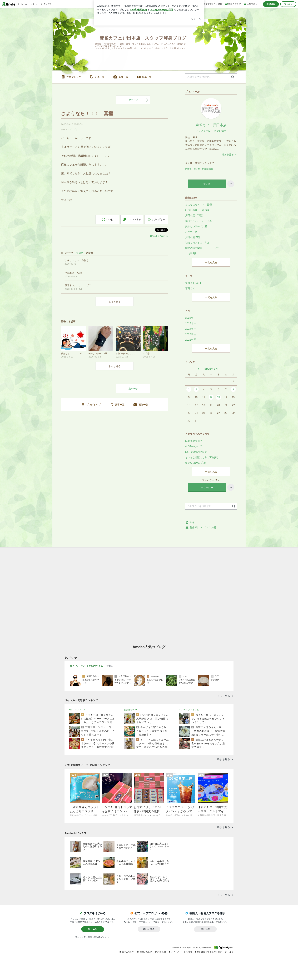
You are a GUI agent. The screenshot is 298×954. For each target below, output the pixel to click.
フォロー (208, 183)
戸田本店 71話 (193, 237)
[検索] (233, 77)
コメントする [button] (134, 219)
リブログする (158, 219)
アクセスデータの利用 (181, 952)
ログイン (288, 4)
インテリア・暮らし (189, 709)
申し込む (205, 929)
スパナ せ (191, 231)
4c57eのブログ (193, 446)
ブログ (72, 129)
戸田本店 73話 (194, 215)
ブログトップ (73, 77)
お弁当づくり (130, 709)
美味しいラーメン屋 (196, 226)
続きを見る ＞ (229, 154)
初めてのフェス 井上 (197, 242)
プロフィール (203, 130)
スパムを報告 (128, 952)
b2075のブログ (193, 440)
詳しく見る (149, 929)
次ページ (133, 99)
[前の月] (198, 369)
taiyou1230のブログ (196, 462)
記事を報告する (160, 235)
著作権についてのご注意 (203, 527)
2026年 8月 (211, 368)
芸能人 (110, 666)
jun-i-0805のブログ (196, 451)
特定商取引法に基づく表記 (209, 952)
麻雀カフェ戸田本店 (211, 125)
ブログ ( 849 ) (193, 282)
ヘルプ (230, 952)
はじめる (92, 929)
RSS (192, 522)
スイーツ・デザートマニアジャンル (86, 666)
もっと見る (114, 301)
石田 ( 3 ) (190, 288)
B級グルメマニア (77, 709)
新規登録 (270, 4)
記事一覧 (100, 77)
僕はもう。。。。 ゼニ (198, 220)
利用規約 (161, 952)
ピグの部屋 (220, 130)
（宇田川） (192, 253)
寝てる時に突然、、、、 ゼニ (202, 248)
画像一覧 (123, 77)
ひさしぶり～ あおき (197, 209)
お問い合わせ (146, 952)
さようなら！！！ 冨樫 (87, 113)
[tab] (86, 666)
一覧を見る (211, 262)
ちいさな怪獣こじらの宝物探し (202, 457)
